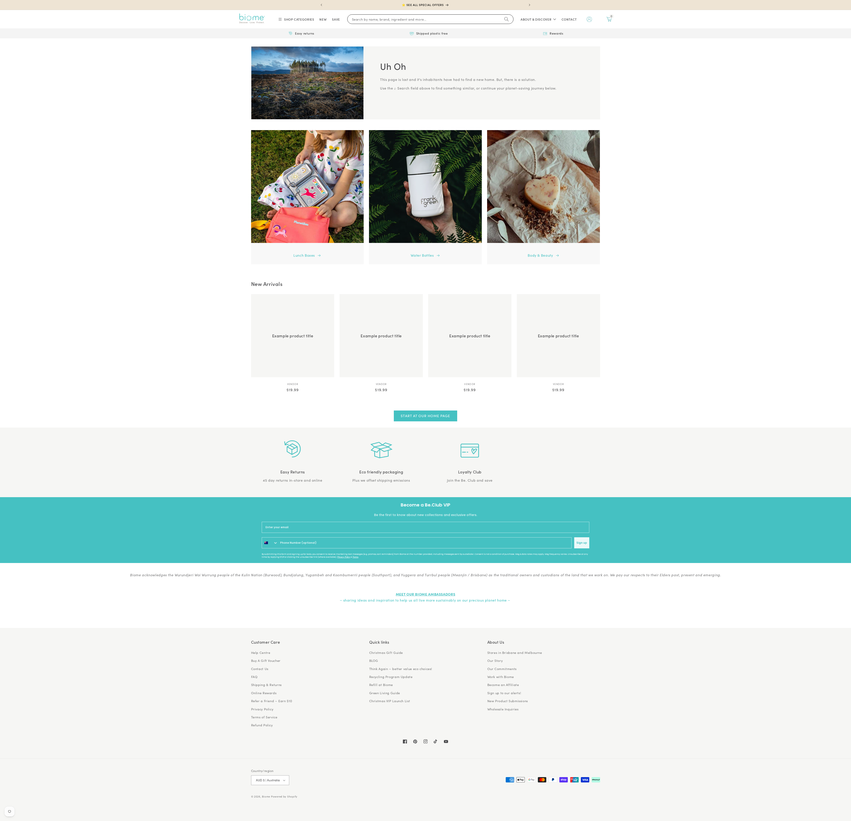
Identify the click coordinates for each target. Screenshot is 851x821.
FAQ (254, 676)
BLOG (373, 660)
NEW (323, 19)
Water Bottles (422, 255)
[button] (296, 19)
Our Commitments (502, 669)
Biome (266, 796)
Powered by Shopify (284, 796)
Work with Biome (500, 676)
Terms (355, 557)
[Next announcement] (529, 5)
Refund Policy (262, 725)
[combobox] (270, 543)
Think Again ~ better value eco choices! (400, 669)
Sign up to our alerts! (504, 693)
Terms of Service (264, 717)
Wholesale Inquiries (503, 709)
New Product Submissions (507, 701)
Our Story (495, 660)
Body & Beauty (540, 255)
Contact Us (259, 669)
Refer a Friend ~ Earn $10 (271, 701)
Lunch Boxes (304, 255)
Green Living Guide (384, 693)
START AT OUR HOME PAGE (425, 415)
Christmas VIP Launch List (389, 701)
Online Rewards (264, 693)
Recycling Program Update (391, 676)
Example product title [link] (292, 335)
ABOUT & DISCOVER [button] (536, 19)
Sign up (581, 543)
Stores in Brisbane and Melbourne (514, 652)
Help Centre (260, 652)
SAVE (336, 19)
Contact (569, 19)
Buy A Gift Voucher (266, 660)
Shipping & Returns (266, 684)
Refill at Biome (381, 684)
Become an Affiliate (503, 684)
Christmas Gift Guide (386, 652)
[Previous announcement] (321, 5)
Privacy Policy (343, 557)
